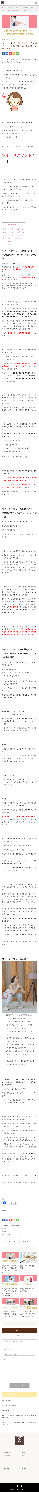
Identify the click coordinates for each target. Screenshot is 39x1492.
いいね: (9, 244)
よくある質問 (7, 1455)
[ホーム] (2, 7)
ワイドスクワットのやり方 (12, 238)
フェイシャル (25, 1458)
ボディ (14, 39)
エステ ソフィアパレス (23, 1489)
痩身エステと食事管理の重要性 (28, 1267)
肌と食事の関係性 (7, 1400)
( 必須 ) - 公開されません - (12, 1354)
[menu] (36, 3)
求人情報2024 (6, 1410)
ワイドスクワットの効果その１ (13, 229)
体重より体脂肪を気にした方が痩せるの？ (28, 1290)
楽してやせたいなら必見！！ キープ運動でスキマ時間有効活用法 (28, 1314)
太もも (6, 1231)
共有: (8, 241)
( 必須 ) (7, 1349)
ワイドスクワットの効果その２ (13, 232)
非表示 (19, 225)
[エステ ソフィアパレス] (2, 4)
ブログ (24, 1469)
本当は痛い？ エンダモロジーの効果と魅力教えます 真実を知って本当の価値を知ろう (9, 1292)
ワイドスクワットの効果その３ (13, 235)
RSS (21, 1485)
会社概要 (7, 1469)
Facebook (17, 1485)
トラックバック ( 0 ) (19, 1335)
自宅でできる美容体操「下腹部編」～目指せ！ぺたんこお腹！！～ (9, 1314)
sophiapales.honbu (13, 1225)
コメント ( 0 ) (19, 1330)
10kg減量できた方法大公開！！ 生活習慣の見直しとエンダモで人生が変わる (10, 1269)
